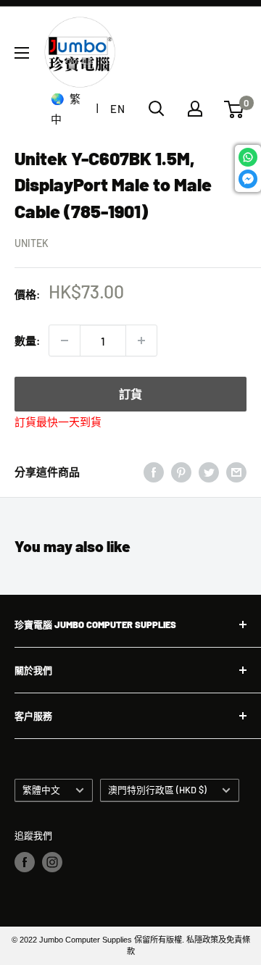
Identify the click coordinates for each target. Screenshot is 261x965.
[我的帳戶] (195, 109)
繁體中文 (41, 789)
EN (117, 108)
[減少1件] (64, 340)
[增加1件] (141, 340)
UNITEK (31, 243)
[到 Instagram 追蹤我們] (52, 862)
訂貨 (130, 394)
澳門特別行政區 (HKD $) (157, 789)
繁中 (65, 108)
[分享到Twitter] (209, 471)
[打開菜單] (21, 53)
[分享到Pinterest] (181, 471)
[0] (234, 109)
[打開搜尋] (157, 109)
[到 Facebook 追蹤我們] (24, 862)
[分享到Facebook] (154, 471)
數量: (27, 340)
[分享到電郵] (236, 471)
